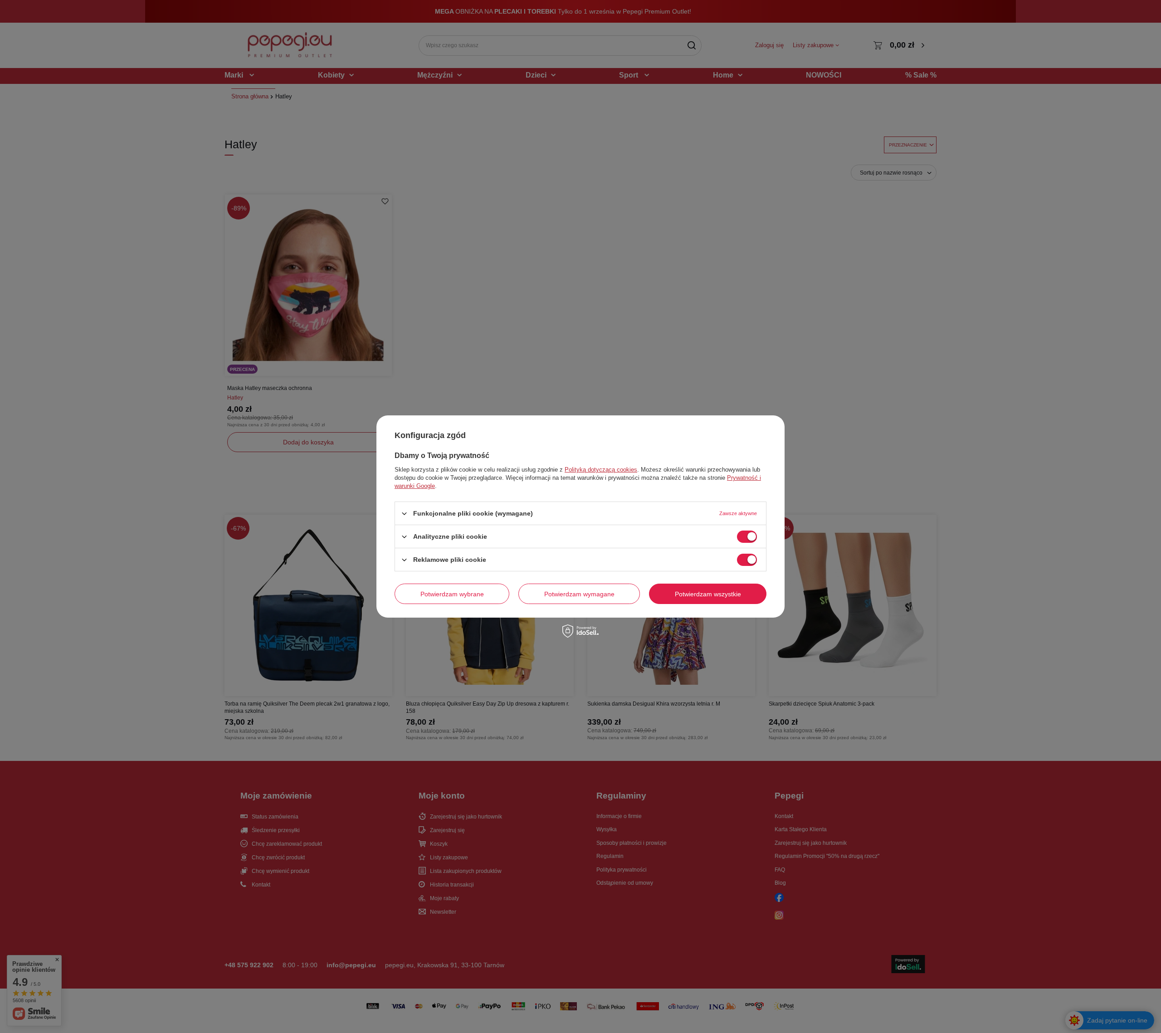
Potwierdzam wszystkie (708, 593)
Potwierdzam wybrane (452, 593)
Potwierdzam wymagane (579, 593)
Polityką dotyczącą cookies (601, 469)
